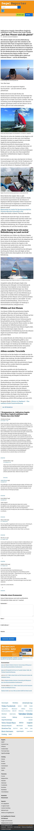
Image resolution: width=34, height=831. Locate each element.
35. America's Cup (28, 717)
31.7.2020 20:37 (4, 521)
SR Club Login (20, 14)
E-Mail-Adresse (5, 625)
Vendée (3, 748)
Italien (2, 770)
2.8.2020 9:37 (4, 482)
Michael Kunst (4, 810)
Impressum (3, 827)
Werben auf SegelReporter (7, 812)
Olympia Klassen (7, 725)
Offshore (3, 746)
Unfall (21, 728)
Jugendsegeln (20, 731)
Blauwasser (14, 708)
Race (7, 751)
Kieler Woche (13, 714)
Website (3, 631)
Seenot (26, 728)
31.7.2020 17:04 (4, 539)
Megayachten (4, 778)
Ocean (4, 751)
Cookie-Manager (17, 827)
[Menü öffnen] (2, 10)
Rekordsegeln (5, 703)
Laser (31, 728)
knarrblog (4, 717)
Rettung (15, 717)
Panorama (3, 774)
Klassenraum (4, 797)
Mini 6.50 (14, 710)
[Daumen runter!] (5, 454)
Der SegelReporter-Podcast (8, 816)
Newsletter (4, 795)
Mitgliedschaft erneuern (7, 823)
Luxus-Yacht (29, 731)
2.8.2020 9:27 (4, 500)
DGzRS (25, 706)
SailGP (10, 734)
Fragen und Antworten (6, 820)
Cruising (4, 734)
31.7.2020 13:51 (4, 565)
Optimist (19, 706)
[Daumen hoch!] (1, 454)
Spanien (3, 768)
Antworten (3, 457)
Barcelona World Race (6, 710)
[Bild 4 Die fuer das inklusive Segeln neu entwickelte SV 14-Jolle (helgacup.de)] (17, 131)
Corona (30, 708)
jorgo (2, 665)
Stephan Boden (5, 690)
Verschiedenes (4, 791)
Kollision (23, 708)
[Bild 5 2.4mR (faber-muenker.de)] (17, 278)
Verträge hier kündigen (6, 829)
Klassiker (3, 780)
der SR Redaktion (7, 407)
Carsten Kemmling (5, 808)
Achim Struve (4, 480)
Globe (6, 748)
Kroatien (3, 763)
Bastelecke (4, 789)
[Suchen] (19, 7)
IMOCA (21, 722)
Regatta (3, 739)
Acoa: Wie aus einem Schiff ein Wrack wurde (21, 690)
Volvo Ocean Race (9, 723)
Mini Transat (20, 725)
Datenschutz (10, 827)
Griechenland (4, 765)
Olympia (30, 725)
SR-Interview (21, 710)
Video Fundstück (8, 706)
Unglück (29, 723)
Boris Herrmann (7, 731)
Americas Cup (6, 728)
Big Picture (15, 728)
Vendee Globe (25, 714)
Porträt (30, 706)
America (3, 744)
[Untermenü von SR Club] (31, 14)
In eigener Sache (5, 805)
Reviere (3, 761)
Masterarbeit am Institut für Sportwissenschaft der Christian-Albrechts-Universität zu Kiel (16, 210)
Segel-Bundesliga (7, 720)
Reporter (3, 801)
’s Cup (6, 744)
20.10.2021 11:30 (4, 420)
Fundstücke (4, 785)
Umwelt (30, 719)
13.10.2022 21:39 (7, 462)
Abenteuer (4, 714)
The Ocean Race (29, 710)
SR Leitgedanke (5, 803)
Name (2, 618)
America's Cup (27, 703)
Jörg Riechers (5, 708)
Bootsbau (15, 703)
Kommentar (4, 603)
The (2, 751)
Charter (3, 759)
